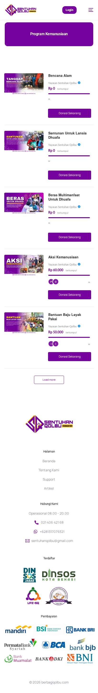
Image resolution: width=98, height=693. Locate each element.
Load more (49, 379)
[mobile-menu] (88, 10)
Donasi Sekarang (70, 113)
